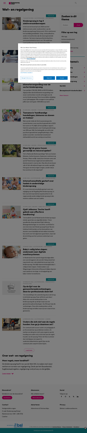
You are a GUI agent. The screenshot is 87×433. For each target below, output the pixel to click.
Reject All (49, 78)
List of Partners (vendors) (26, 72)
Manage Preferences (26, 78)
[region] (44, 63)
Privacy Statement (31, 58)
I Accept (62, 78)
